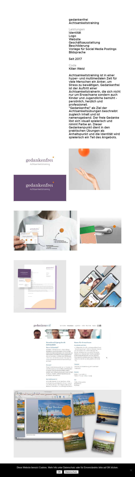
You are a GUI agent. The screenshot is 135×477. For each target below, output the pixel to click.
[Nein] (131, 470)
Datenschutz (71, 472)
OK (59, 472)
